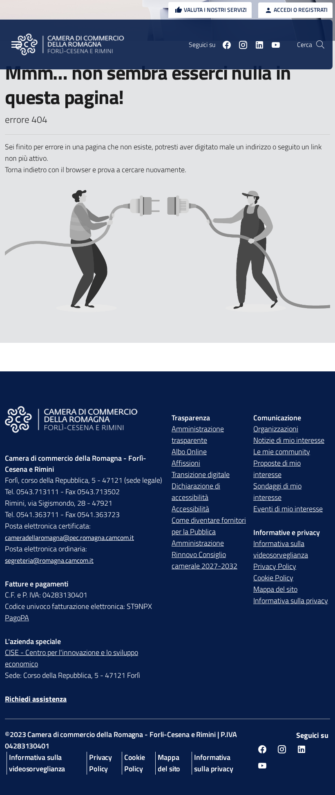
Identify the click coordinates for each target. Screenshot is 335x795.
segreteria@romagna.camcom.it (49, 560)
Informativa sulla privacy (290, 600)
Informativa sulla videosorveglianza (280, 549)
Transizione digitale (201, 474)
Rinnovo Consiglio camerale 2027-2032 (204, 560)
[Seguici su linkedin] (256, 44)
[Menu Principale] (16, 44)
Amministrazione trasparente (198, 434)
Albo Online (189, 451)
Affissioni (186, 463)
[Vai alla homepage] (75, 44)
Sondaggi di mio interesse (277, 491)
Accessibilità (190, 508)
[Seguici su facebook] (223, 44)
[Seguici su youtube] (272, 44)
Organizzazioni (275, 428)
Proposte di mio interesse (277, 468)
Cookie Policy (273, 577)
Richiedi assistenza (36, 698)
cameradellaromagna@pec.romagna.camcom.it (69, 537)
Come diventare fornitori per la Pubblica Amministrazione (209, 532)
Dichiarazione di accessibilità (196, 491)
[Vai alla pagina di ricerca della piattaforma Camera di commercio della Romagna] (320, 44)
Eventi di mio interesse (288, 508)
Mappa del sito (275, 589)
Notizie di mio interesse (288, 440)
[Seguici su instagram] (240, 44)
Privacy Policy (274, 566)
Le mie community (281, 451)
